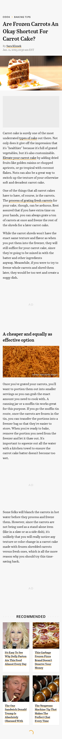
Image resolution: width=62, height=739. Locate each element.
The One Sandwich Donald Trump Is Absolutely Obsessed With (16, 713)
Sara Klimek (13, 46)
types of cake (28, 138)
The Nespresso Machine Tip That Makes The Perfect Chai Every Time (46, 713)
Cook (6, 17)
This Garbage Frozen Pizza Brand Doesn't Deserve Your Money (43, 660)
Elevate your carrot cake (19, 157)
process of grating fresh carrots (30, 200)
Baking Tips (22, 17)
